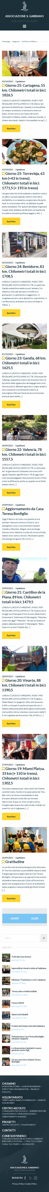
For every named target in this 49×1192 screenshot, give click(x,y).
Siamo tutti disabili (20, 1014)
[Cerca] (44, 938)
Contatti (8, 1130)
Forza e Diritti (18, 1003)
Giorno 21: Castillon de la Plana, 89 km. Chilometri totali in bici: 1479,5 (23, 597)
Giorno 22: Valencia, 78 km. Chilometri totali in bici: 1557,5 (24, 454)
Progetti (8, 1122)
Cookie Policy (31, 1184)
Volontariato (12, 1097)
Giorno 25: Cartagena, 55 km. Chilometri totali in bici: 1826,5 (24, 90)
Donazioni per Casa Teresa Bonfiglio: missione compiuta (28, 1038)
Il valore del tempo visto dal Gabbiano (28, 1026)
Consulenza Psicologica (14, 1111)
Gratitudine (14, 861)
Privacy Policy (18, 1184)
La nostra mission (31, 1086)
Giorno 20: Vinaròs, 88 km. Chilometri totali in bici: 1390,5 (24, 685)
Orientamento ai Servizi (14, 1116)
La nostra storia (10, 1086)
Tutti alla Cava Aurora (21, 957)
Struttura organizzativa (15, 1089)
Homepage (6, 41)
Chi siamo (9, 1083)
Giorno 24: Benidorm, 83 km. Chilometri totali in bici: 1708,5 (24, 271)
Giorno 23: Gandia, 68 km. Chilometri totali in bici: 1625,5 (24, 363)
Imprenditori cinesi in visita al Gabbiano (29, 968)
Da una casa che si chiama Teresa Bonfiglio (26, 1061)
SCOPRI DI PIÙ (28, 1144)
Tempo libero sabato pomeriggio (18, 1100)
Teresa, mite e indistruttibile (24, 991)
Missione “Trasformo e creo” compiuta (28, 980)
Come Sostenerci (14, 1136)
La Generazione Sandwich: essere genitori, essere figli (27, 1049)
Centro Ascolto (13, 1108)
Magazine (15, 41)
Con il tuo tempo (11, 1144)
